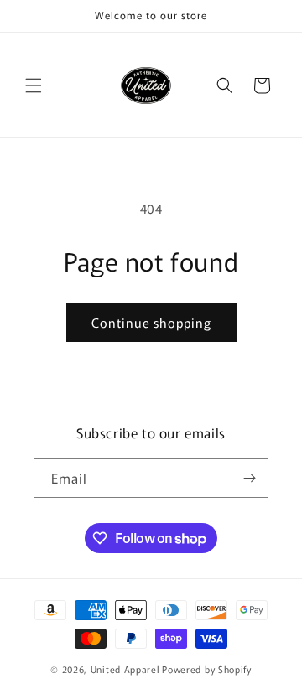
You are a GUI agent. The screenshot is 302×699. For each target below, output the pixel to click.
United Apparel (125, 669)
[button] (33, 85)
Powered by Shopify (207, 669)
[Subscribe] (249, 478)
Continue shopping (151, 322)
